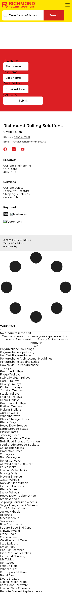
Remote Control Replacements (21, 591)
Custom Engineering (17, 165)
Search (53, 15)
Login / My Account (16, 191)
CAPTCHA (10, 95)
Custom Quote (13, 187)
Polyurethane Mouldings (17, 349)
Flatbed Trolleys (11, 406)
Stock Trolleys (9, 393)
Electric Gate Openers (15, 588)
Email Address (12, 83)
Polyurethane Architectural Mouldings (26, 358)
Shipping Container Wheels (18, 502)
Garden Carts (9, 412)
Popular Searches (12, 550)
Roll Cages (7, 562)
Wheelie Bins (8, 569)
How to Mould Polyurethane (19, 365)
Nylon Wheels (9, 499)
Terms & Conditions (13, 243)
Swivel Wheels (9, 492)
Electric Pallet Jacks (13, 470)
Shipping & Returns (16, 194)
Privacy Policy (10, 246)
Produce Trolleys (11, 371)
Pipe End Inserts (11, 524)
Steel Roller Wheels (13, 508)
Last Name (10, 72)
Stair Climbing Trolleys (15, 377)
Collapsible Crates (12, 447)
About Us (9, 172)
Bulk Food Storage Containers (20, 441)
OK (36, 345)
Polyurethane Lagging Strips (19, 361)
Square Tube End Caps (15, 527)
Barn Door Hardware (14, 585)
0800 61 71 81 (22, 137)
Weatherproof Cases (13, 540)
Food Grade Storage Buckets (19, 444)
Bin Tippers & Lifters (13, 572)
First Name (10, 60)
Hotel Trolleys (9, 381)
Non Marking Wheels (14, 483)
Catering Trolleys (11, 390)
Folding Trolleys (11, 396)
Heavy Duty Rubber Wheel (18, 495)
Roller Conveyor (11, 460)
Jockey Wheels (10, 511)
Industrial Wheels (12, 486)
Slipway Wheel (10, 530)
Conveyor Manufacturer (16, 463)
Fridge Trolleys (10, 374)
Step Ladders (9, 543)
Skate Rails (7, 521)
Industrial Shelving (12, 556)
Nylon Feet (7, 546)
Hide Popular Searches (15, 553)
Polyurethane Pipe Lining (17, 352)
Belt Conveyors (10, 457)
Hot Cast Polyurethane (15, 355)
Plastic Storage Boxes (14, 419)
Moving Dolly (9, 473)
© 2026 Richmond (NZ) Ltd (17, 240)
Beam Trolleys (9, 400)
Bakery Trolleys (10, 384)
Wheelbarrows (10, 416)
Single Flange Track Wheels (19, 505)
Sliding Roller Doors (13, 581)
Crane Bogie (8, 534)
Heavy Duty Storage (13, 425)
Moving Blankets (11, 476)
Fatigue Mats (8, 565)
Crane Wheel (9, 537)
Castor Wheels (9, 479)
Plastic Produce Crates (15, 438)
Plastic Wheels (10, 489)
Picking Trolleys (10, 409)
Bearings (6, 514)
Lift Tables (7, 559)
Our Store (10, 169)
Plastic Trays (8, 422)
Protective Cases (11, 451)
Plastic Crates (9, 432)
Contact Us (10, 197)
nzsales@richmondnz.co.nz (29, 141)
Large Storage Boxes (14, 428)
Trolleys (5, 368)
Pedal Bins (7, 575)
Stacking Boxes (10, 435)
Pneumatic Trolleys (13, 403)
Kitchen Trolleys (11, 387)
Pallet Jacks (8, 467)
